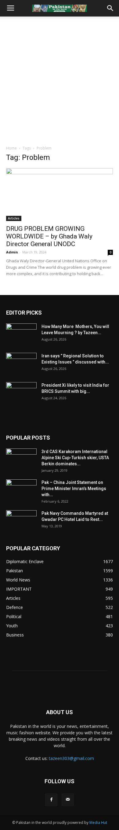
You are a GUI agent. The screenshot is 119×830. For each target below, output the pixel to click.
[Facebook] (51, 800)
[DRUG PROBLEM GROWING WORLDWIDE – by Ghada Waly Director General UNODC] (59, 194)
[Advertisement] (59, 79)
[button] (110, 8)
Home (11, 148)
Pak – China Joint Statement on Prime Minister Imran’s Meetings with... (73, 488)
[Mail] (68, 800)
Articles (14, 218)
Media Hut (98, 822)
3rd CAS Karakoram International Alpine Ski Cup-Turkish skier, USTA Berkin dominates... (75, 457)
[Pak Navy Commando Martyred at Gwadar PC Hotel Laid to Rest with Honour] (21, 521)
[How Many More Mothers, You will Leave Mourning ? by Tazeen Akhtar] (21, 334)
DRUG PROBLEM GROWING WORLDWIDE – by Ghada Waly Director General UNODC (49, 236)
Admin (12, 252)
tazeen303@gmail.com (71, 758)
